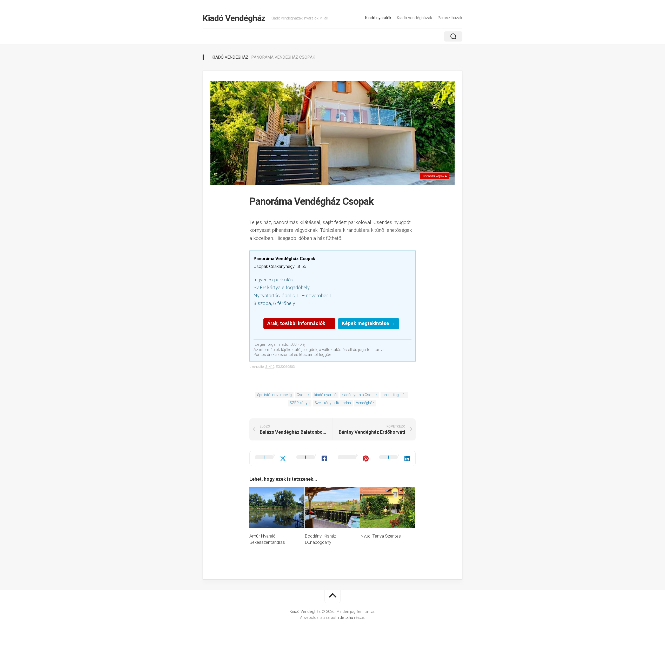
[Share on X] (270, 458)
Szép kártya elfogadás (333, 403)
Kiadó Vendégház (234, 18)
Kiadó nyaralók (378, 17)
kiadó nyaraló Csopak (359, 395)
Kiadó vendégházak (414, 17)
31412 (269, 367)
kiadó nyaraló (325, 395)
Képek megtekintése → (368, 323)
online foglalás (394, 395)
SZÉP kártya (300, 403)
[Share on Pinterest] (353, 458)
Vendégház (365, 403)
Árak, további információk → (299, 323)
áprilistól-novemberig (274, 395)
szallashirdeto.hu (338, 617)
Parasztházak (449, 17)
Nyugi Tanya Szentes (380, 536)
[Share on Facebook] (312, 458)
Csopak (303, 395)
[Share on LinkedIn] (395, 458)
